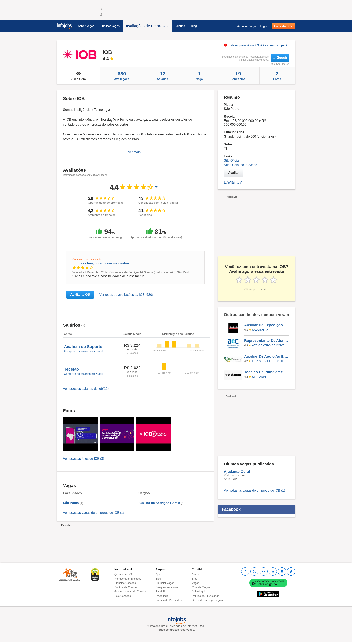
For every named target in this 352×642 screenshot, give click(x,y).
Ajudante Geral (237, 472)
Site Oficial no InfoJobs (240, 165)
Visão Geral (79, 79)
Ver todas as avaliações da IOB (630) (126, 294)
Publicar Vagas (110, 26)
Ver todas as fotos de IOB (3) (83, 458)
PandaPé (161, 591)
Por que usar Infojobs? (127, 578)
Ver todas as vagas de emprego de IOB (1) (93, 512)
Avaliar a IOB (80, 294)
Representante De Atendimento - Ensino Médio (266, 341)
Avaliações (121, 76)
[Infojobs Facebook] (245, 571)
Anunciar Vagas (165, 583)
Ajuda (159, 574)
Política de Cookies (126, 587)
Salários (180, 26)
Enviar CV (233, 182)
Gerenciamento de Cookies (130, 591)
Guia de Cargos (201, 587)
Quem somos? (123, 574)
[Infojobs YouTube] (264, 571)
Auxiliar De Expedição (263, 325)
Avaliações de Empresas (147, 26)
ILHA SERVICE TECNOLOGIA (270, 361)
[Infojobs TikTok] (291, 571)
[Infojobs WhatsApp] (268, 582)
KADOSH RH (260, 329)
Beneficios (238, 76)
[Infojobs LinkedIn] (273, 571)
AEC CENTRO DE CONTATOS (270, 345)
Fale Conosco (122, 595)
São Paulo (71, 503)
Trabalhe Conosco (125, 583)
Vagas (195, 583)
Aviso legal (162, 595)
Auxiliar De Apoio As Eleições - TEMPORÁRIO (266, 356)
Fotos (277, 76)
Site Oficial (232, 160)
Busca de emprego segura (207, 600)
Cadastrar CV (283, 26)
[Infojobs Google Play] (268, 593)
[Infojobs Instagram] (282, 571)
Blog (194, 26)
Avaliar (233, 173)
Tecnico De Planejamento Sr (266, 372)
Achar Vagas (86, 26)
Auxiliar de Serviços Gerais (159, 503)
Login (263, 26)
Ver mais (134, 152)
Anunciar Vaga (246, 26)
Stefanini (259, 376)
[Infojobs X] (254, 571)
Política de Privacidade (169, 600)
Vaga (199, 76)
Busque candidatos (167, 587)
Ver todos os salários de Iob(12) (86, 388)
